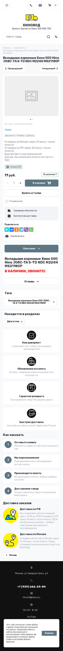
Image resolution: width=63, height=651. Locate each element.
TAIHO (8, 129)
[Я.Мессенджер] (7, 229)
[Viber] (26, 229)
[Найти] (48, 37)
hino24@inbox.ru (31, 597)
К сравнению (16, 201)
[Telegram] (21, 229)
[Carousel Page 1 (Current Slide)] (30, 119)
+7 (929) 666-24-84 (31, 586)
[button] (7, 5)
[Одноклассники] (16, 229)
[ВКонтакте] (11, 229)
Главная (7, 48)
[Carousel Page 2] (32, 119)
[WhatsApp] (31, 229)
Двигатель (20, 48)
